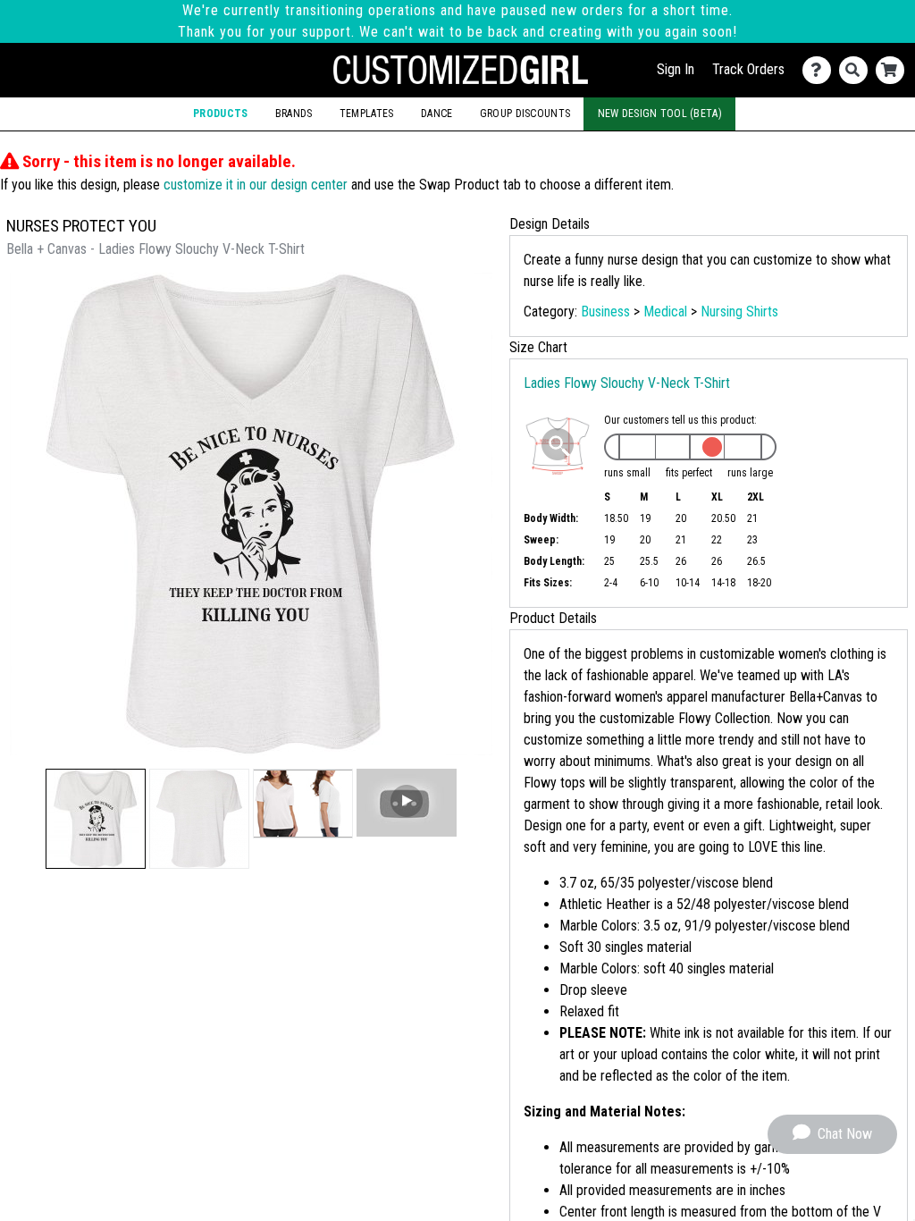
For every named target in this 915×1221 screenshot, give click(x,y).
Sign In (675, 69)
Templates (367, 113)
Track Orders (748, 69)
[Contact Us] (820, 70)
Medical (665, 311)
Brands (294, 113)
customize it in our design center (256, 184)
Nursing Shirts (739, 311)
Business (605, 311)
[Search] (857, 70)
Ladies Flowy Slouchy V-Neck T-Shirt (627, 383)
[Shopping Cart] (894, 70)
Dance (436, 113)
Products (220, 113)
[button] (95, 819)
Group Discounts (525, 113)
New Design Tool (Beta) (660, 113)
